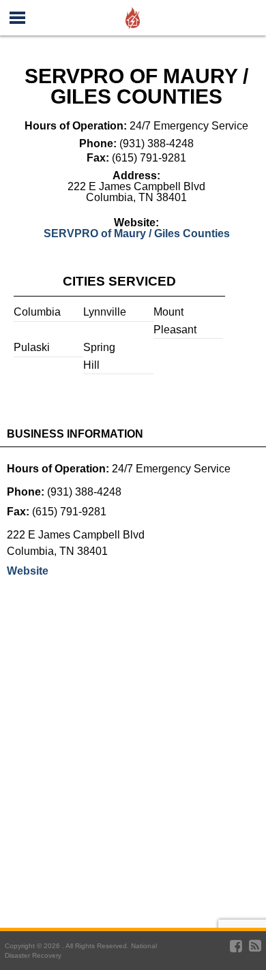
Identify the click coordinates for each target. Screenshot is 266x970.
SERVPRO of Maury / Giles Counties (137, 233)
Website (27, 571)
